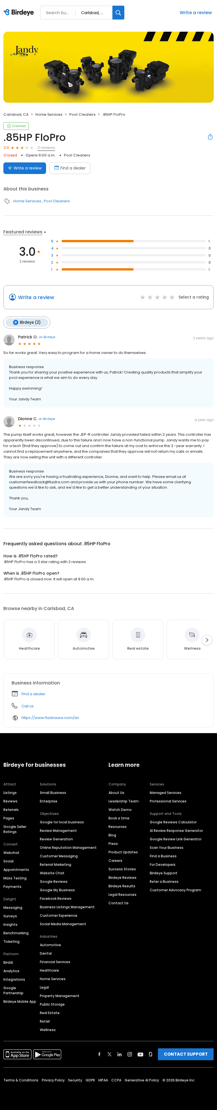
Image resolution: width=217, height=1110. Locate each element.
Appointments (16, 869)
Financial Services (55, 961)
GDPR (90, 1080)
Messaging (12, 907)
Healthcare (49, 970)
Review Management (58, 830)
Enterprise (48, 801)
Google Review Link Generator (175, 839)
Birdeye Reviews (122, 877)
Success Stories (122, 869)
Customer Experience (58, 915)
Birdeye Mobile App (19, 1001)
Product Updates (123, 852)
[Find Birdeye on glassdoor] (150, 1054)
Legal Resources (122, 894)
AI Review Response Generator (176, 830)
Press (113, 843)
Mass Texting (15, 878)
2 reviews (46, 147)
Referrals (11, 809)
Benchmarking (16, 933)
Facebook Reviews (55, 898)
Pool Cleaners (82, 114)
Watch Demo (120, 809)
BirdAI (8, 962)
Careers (115, 860)
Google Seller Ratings (14, 829)
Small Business (53, 792)
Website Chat (52, 873)
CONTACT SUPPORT (186, 1054)
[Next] (207, 640)
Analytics (11, 971)
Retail (45, 1021)
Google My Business (57, 890)
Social (8, 861)
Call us (27, 706)
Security (75, 1080)
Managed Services (165, 792)
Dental (46, 953)
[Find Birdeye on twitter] (109, 1054)
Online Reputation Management (68, 847)
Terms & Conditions (20, 1080)
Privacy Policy (53, 1080)
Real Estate (50, 1012)
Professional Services (168, 801)
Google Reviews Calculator (173, 822)
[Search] (118, 13)
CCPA (116, 1080)
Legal (44, 987)
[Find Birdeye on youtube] (140, 1054)
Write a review (196, 12)
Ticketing (11, 941)
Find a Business (163, 856)
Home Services (48, 114)
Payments (12, 886)
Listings (10, 792)
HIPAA (103, 1080)
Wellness (48, 1029)
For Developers (162, 864)
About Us (116, 792)
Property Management (59, 995)
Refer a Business (164, 881)
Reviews (10, 801)
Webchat (11, 852)
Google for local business (62, 822)
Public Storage (52, 1004)
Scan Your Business (166, 847)
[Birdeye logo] (19, 13)
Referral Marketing (55, 864)
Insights (10, 924)
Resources (117, 826)
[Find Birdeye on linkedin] (119, 1054)
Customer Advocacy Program (175, 890)
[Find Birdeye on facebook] (99, 1054)
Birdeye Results (121, 886)
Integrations (14, 979)
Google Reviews (54, 881)
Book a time (118, 818)
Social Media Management (63, 924)
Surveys (10, 916)
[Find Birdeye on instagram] (129, 1054)
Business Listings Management (67, 907)
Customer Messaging (59, 856)
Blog (112, 835)
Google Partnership (13, 990)
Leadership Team (123, 801)
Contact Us (118, 903)
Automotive (50, 944)
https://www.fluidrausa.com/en (50, 717)
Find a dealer (73, 168)
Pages (8, 818)
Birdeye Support (163, 873)
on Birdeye (47, 337)
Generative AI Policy (142, 1080)
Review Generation (56, 839)
